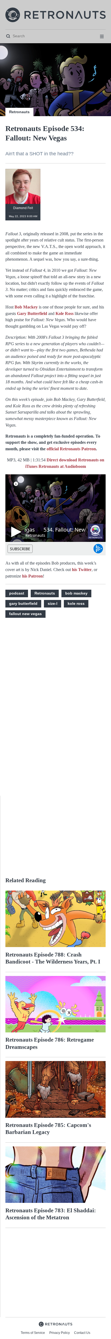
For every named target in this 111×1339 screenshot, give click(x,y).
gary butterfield (23, 603)
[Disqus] (55, 709)
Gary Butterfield (32, 313)
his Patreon (32, 576)
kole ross (76, 603)
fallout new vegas (25, 614)
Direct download (62, 460)
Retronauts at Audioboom (62, 466)
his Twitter (82, 569)
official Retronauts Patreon (71, 449)
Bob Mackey (26, 307)
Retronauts (19, 112)
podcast (16, 593)
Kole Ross (65, 313)
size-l (52, 603)
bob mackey (76, 593)
